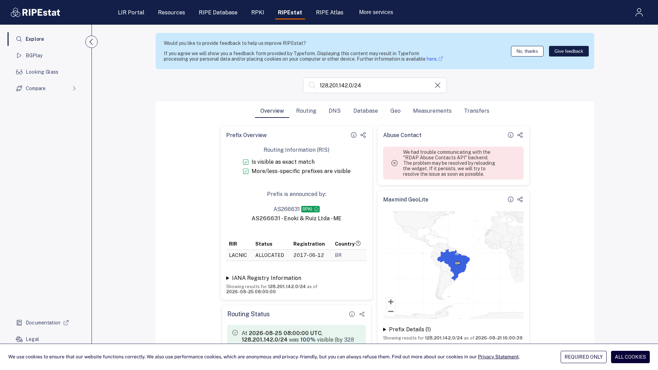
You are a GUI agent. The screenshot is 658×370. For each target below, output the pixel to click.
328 (349, 339)
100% (308, 339)
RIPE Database (218, 12)
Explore (35, 39)
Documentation (43, 322)
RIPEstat (290, 12)
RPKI (257, 12)
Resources (171, 12)
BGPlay (34, 55)
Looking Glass (42, 72)
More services (376, 12)
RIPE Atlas (329, 12)
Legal (32, 339)
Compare (36, 88)
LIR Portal (131, 12)
